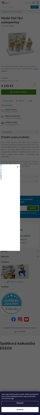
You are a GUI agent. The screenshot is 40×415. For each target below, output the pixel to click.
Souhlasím (20, 409)
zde (12, 398)
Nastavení (20, 403)
